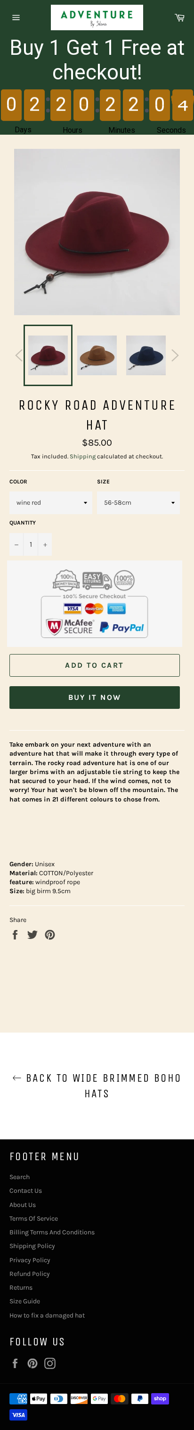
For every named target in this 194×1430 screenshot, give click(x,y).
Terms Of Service (33, 1219)
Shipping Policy (32, 1246)
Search (19, 1177)
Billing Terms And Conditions (52, 1232)
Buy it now (94, 697)
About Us (22, 1205)
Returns (20, 1288)
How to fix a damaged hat (47, 1315)
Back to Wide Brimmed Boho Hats (101, 1085)
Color (18, 481)
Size (103, 481)
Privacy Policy (29, 1260)
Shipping (83, 456)
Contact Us (25, 1191)
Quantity (22, 522)
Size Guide (24, 1301)
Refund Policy (29, 1274)
